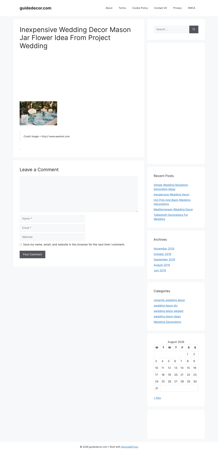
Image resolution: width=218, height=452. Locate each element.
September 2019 (164, 259)
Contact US (160, 7)
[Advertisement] (79, 77)
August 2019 (162, 265)
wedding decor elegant (168, 311)
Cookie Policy (140, 7)
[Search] (193, 29)
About (109, 7)
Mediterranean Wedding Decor (173, 209)
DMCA (191, 7)
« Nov (157, 398)
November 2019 (164, 248)
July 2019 (160, 270)
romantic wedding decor (169, 300)
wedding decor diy (166, 305)
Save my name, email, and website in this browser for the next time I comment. (74, 244)
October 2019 (162, 254)
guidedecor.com (35, 8)
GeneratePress (129, 446)
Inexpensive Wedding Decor (171, 194)
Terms (122, 7)
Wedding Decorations (167, 322)
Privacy (177, 7)
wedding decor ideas (167, 316)
